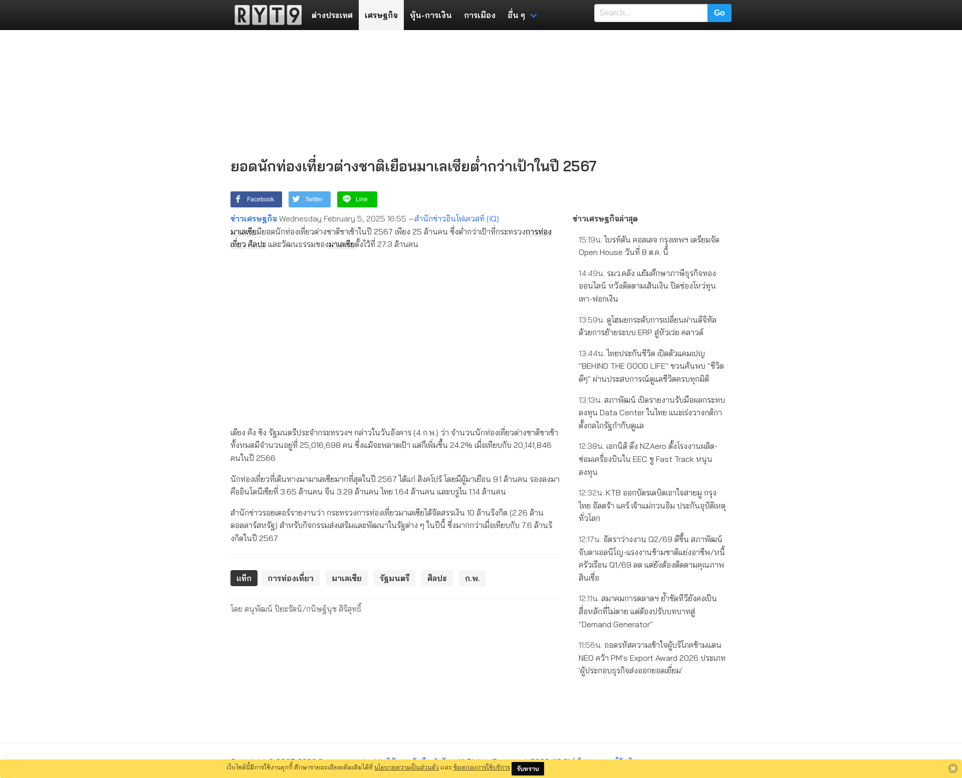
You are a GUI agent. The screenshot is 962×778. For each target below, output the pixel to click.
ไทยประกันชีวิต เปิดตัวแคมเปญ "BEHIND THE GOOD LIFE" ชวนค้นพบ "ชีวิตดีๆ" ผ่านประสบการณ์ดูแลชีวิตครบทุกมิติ (651, 366)
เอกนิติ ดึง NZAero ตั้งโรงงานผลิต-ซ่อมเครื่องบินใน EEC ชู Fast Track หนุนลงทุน (648, 458)
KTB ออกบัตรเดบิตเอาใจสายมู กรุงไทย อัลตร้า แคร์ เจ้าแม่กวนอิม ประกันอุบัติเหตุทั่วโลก (652, 505)
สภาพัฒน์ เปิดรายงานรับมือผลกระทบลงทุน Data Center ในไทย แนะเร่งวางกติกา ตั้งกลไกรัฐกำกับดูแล (652, 412)
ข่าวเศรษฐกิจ (253, 218)
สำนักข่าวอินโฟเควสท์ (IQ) (456, 218)
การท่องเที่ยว (291, 578)
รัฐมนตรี (394, 578)
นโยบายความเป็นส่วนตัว (406, 767)
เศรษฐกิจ (381, 15)
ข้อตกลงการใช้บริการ (481, 767)
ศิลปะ (257, 244)
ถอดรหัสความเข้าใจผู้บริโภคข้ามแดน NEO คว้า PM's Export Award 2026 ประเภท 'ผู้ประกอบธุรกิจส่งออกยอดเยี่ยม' (652, 657)
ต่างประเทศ (332, 15)
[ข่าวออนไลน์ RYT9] (265, 15)
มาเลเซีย (243, 231)
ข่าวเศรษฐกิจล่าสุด (605, 218)
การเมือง (480, 15)
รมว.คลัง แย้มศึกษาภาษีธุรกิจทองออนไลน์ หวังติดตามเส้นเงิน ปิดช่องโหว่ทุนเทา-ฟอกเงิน (647, 286)
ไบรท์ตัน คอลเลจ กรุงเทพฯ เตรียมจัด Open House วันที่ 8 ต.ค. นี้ (649, 245)
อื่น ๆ (516, 15)
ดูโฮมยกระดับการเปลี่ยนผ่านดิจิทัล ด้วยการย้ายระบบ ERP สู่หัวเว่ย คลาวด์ (647, 326)
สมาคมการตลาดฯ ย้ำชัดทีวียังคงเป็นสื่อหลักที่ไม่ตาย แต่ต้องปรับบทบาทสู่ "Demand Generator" (648, 611)
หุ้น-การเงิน (431, 15)
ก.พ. (472, 578)
